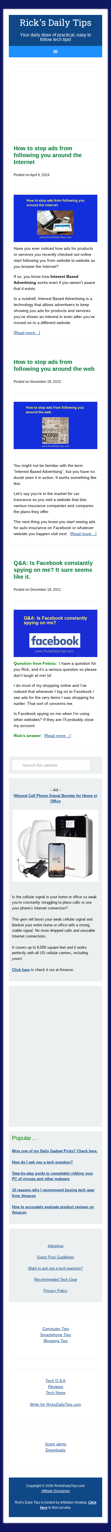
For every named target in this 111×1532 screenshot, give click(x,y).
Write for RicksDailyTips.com (55, 1404)
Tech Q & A (55, 1380)
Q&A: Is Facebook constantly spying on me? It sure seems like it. (53, 570)
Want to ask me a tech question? (55, 1268)
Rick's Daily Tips (55, 22)
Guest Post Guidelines (55, 1257)
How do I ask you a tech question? (42, 1162)
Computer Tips (55, 1328)
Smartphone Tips (55, 1334)
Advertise (55, 1246)
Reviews (55, 1386)
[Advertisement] (55, 1056)
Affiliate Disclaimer (55, 1491)
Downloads (55, 1450)
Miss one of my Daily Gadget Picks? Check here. (55, 1151)
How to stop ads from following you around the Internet (48, 155)
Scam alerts (55, 1444)
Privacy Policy (55, 1291)
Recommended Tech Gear (55, 1279)
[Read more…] (27, 332)
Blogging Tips (56, 1340)
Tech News (55, 1392)
